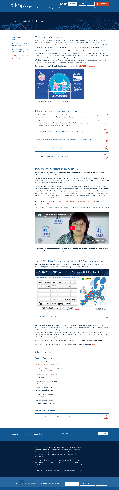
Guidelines (80, 8)
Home (12, 17)
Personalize (101, 484)
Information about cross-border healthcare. (20, 44)
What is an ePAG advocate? (18, 38)
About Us (39, 8)
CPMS (82, 4)
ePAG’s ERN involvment (54, 204)
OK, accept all (72, 484)
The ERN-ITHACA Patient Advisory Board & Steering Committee (20, 57)
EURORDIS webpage (87, 66)
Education (89, 8)
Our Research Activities (66, 8)
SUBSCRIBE (103, 433)
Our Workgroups (51, 8)
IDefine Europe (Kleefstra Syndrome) (48, 371)
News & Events (99, 8)
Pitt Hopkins (40, 384)
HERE (104, 340)
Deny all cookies (88, 484)
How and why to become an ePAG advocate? (21, 50)
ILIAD (90, 4)
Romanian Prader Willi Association (48, 364)
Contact (72, 4)
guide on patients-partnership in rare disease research (76, 201)
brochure (67, 198)
